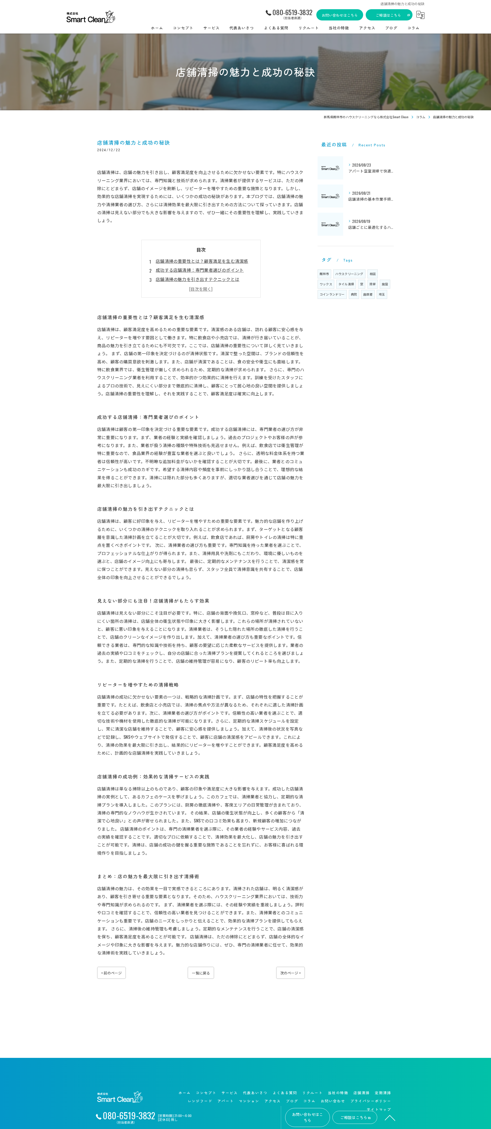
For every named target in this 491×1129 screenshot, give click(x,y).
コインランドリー (332, 294)
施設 (385, 284)
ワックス (326, 284)
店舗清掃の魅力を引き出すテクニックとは (197, 279)
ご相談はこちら (388, 15)
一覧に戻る (201, 972)
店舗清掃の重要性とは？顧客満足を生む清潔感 (202, 261)
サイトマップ (379, 1109)
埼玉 (382, 294)
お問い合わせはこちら (340, 15)
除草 (373, 284)
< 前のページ (111, 972)
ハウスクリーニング (349, 274)
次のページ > (290, 972)
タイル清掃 (346, 284)
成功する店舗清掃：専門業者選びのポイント (200, 270)
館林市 (324, 274)
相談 (373, 274)
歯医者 (368, 294)
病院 (354, 294)
